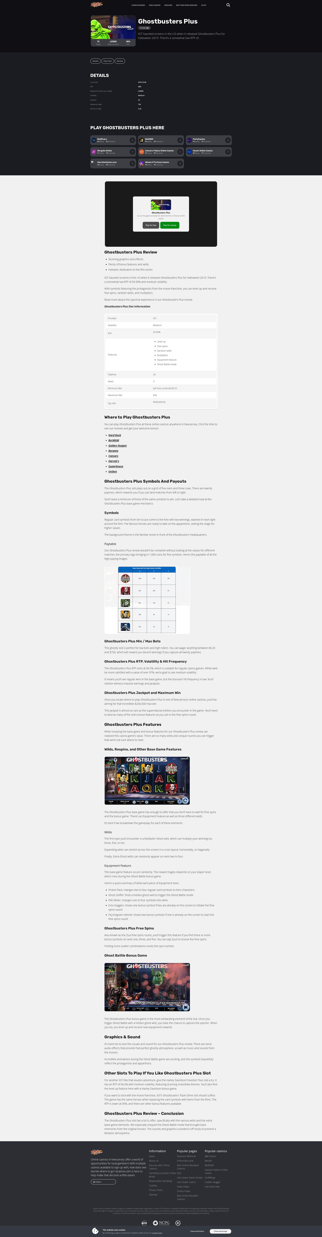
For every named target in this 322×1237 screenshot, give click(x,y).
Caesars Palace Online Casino (216, 1171)
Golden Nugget (212, 1182)
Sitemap (153, 1194)
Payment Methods (186, 1156)
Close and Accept (220, 1231)
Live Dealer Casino (186, 1182)
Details (95, 61)
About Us (154, 1160)
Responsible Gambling (160, 1180)
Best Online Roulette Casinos (187, 1197)
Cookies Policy (157, 1233)
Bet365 (208, 1160)
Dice (179, 1173)
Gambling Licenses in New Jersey (162, 1175)
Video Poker (183, 1186)
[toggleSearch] (228, 4)
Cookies (153, 1185)
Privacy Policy (156, 1190)
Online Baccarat (185, 1160)
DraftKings (210, 1177)
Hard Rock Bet (212, 1186)
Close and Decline (197, 1231)
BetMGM (209, 1165)
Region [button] (98, 1182)
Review (120, 61)
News (152, 1156)
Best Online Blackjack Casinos (188, 1167)
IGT (147, 28)
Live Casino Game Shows (190, 1177)
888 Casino (210, 1156)
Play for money (169, 225)
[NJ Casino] (102, 5)
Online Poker (183, 1191)
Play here (108, 61)
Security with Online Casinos (159, 1167)
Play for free (151, 225)
